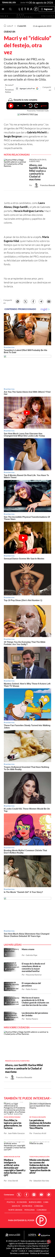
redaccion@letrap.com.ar (38, 1250)
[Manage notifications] (49, 1242)
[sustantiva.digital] (44, 1235)
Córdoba (38, 1206)
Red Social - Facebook (26, 1194)
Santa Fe (16, 1206)
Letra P (10, 26)
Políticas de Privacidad (39, 1253)
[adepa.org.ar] (32, 1235)
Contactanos (9, 1194)
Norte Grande (15, 1210)
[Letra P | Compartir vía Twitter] (25, 301)
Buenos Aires (35, 1202)
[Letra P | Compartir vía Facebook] (33, 301)
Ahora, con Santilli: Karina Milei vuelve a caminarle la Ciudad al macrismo (24, 1068)
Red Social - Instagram (34, 1194)
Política (11, 1202)
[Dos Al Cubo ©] (13, 1235)
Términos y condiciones (19, 1253)
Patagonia (29, 1210)
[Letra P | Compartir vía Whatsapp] (17, 301)
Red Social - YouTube (41, 1194)
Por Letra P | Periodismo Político (9, 88)
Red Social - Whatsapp (49, 1194)
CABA (45, 1202)
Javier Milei (25, 2)
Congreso (42, 1210)
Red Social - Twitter (19, 1194)
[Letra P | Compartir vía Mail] (49, 301)
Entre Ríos (27, 1206)
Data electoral (25, 16)
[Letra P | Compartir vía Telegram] (41, 301)
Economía (22, 1202)
